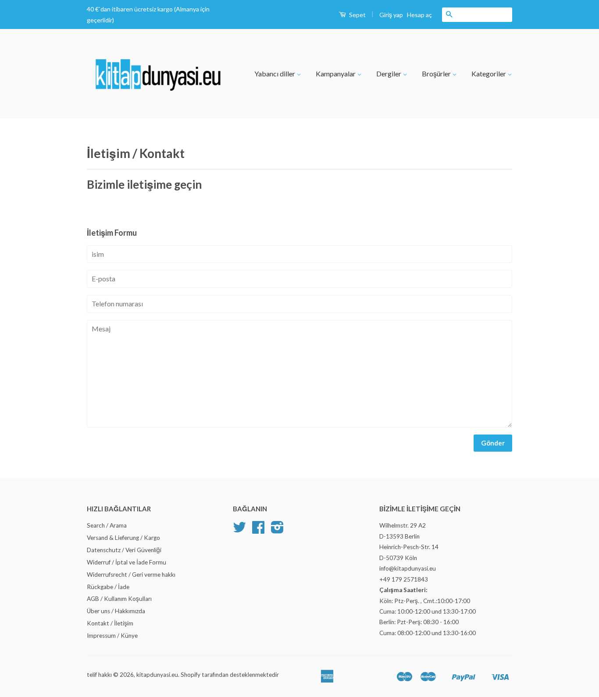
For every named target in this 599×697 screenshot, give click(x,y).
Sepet (357, 14)
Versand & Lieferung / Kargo (123, 537)
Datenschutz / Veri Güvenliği (124, 549)
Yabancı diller (275, 73)
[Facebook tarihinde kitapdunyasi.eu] (258, 530)
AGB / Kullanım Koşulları (119, 598)
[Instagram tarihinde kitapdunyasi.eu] (277, 530)
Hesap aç (419, 14)
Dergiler (389, 73)
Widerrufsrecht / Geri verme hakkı (131, 574)
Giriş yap (391, 14)
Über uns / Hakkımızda (116, 610)
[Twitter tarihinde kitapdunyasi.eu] (239, 530)
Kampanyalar (336, 73)
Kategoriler (489, 73)
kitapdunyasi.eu (157, 674)
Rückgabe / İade (108, 586)
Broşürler (437, 73)
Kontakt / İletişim (110, 623)
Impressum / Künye (112, 635)
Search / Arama (107, 525)
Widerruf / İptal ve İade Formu (126, 562)
